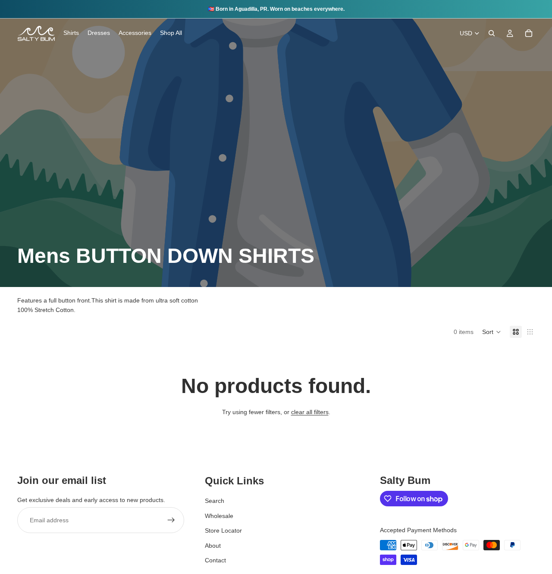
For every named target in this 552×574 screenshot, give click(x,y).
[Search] (491, 33)
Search (214, 501)
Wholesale (219, 515)
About (213, 545)
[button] (491, 331)
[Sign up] (171, 521)
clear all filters (310, 412)
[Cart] (528, 33)
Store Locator (223, 530)
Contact (215, 560)
